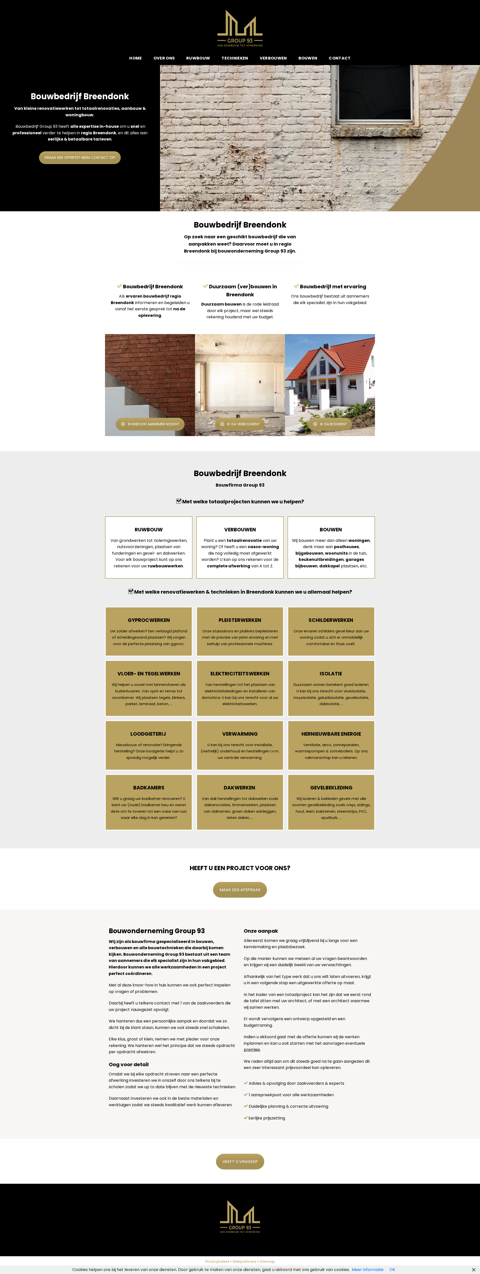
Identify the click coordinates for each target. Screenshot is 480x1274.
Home (135, 58)
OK (392, 1269)
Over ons (164, 58)
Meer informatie (368, 1269)
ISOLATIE (331, 673)
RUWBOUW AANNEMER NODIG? (153, 424)
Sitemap (267, 1261)
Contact (339, 58)
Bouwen (308, 58)
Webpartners (244, 1261)
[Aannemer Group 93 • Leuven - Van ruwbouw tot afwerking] (240, 28)
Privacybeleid (217, 1261)
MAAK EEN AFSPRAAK (240, 890)
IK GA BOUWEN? (333, 424)
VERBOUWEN (240, 529)
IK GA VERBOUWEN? (243, 424)
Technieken (235, 58)
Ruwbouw (198, 58)
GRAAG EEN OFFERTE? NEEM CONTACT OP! (80, 157)
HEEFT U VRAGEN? (240, 1161)
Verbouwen (273, 58)
